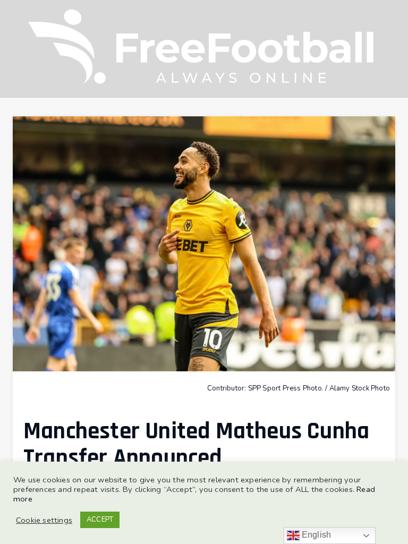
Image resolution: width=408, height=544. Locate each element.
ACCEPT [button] (100, 519)
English (316, 534)
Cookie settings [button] (44, 520)
